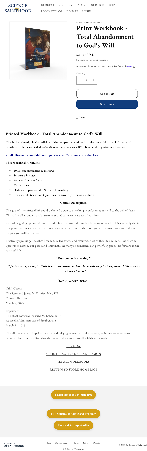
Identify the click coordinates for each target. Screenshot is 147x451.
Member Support (62, 442)
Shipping (80, 59)
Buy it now (107, 104)
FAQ (49, 442)
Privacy (86, 442)
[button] (53, 5)
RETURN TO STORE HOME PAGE (73, 369)
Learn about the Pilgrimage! (73, 394)
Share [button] (82, 117)
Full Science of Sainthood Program (73, 413)
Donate (96, 442)
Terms (76, 442)
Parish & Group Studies (73, 425)
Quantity (80, 73)
